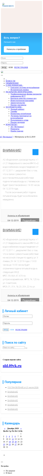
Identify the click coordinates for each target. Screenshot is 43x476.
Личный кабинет (17, 109)
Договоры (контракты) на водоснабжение (21, 117)
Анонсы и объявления (19, 215)
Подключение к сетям (19, 120)
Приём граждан (17, 131)
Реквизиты (15, 129)
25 (10, 444)
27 (16, 444)
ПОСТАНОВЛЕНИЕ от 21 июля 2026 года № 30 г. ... (23, 388)
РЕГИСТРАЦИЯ (21, 67)
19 (13, 442)
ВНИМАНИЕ (13, 392)
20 (16, 442)
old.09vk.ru (12, 365)
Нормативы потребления (21, 114)
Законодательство (18, 103)
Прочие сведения (18, 122)
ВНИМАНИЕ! (12, 150)
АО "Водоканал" (17, 127)
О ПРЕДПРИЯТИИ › (14, 85)
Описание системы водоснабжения (25, 87)
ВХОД (4, 67)
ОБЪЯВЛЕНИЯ (12, 83)
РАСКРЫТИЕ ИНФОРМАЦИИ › (19, 92)
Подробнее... (30, 220)
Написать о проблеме (16, 49)
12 (13, 439)
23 (4, 444)
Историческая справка (20, 90)
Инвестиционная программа (22, 101)
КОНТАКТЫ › (12, 124)
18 (10, 442)
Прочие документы (18, 105)
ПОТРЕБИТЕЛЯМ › (14, 107)
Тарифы (14, 111)
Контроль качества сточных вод (23, 98)
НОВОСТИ (10, 81)
